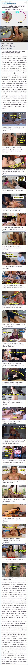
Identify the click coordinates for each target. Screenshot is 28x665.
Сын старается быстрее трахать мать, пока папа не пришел (13, 209)
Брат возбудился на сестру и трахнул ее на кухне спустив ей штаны (12, 402)
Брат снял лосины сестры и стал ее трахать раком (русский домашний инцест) (14, 171)
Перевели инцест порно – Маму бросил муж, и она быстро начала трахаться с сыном (13, 344)
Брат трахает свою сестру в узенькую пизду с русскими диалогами (11, 540)
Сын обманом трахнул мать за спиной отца (12, 267)
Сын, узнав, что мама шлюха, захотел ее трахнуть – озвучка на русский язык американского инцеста (13, 150)
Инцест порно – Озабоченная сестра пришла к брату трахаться (13, 364)
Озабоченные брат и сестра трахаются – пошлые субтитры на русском (13, 520)
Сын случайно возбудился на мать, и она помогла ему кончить (14, 560)
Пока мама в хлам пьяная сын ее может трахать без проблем (13, 383)
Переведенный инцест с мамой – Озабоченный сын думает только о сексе (14, 287)
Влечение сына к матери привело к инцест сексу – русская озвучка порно (14, 128)
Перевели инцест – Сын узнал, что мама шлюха (13, 578)
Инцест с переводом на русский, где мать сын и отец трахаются (13, 306)
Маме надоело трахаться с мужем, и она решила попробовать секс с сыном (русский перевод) (14, 441)
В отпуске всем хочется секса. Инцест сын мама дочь (12, 422)
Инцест (9, 48)
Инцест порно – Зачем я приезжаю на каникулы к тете (14, 500)
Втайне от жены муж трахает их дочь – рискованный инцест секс (13, 228)
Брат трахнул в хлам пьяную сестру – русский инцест (14, 325)
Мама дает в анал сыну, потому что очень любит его (14, 481)
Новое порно (6, 2)
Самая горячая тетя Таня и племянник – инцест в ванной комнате (12, 248)
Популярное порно (8, 4)
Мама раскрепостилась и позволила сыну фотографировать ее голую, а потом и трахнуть (14, 462)
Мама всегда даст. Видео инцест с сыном (13, 191)
